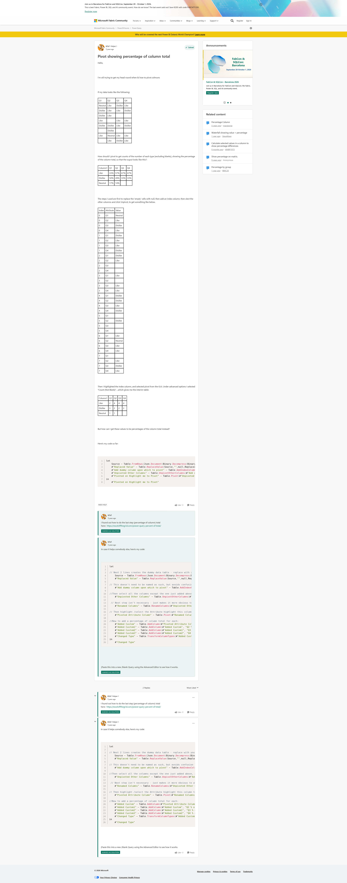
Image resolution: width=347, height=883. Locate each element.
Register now (91, 11)
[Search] (232, 20)
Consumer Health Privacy (129, 877)
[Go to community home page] (111, 20)
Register (240, 21)
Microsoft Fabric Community (104, 28)
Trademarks (248, 871)
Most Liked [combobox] (193, 687)
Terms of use (235, 871)
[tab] (227, 102)
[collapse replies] (95, 695)
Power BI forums (123, 28)
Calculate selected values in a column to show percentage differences (230, 144)
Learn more (200, 34)
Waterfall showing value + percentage (229, 132)
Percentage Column (220, 122)
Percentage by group (221, 167)
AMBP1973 (230, 149)
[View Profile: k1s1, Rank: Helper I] (101, 47)
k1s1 (108, 46)
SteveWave (226, 136)
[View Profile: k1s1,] (104, 516)
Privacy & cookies (220, 871)
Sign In (248, 21)
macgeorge (227, 125)
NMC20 (225, 170)
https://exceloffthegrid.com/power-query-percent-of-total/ (134, 525)
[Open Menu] (251, 28)
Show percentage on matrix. (224, 156)
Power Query (136, 28)
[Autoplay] (224, 102)
